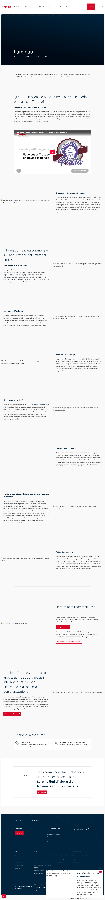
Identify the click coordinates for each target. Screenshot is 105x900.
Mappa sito (37, 890)
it (102, 7)
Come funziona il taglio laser (60, 859)
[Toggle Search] (97, 7)
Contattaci (19, 833)
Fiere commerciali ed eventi (22, 874)
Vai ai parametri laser (63, 627)
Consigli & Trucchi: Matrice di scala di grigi (68, 641)
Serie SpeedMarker (39, 870)
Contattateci (42, 792)
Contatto (91, 7)
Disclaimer (44, 885)
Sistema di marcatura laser (40, 862)
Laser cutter (37, 856)
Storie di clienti (19, 871)
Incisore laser (37, 859)
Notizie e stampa (19, 865)
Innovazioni (18, 862)
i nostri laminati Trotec (50, 74)
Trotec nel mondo (19, 856)
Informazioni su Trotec (20, 859)
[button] (4, 896)
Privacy (36, 885)
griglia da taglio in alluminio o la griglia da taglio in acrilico (21, 275)
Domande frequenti (58, 862)
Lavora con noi (18, 868)
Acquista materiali (38, 873)
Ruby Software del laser (78, 859)
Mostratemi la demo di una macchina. (72, 744)
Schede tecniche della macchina (80, 856)
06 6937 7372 (83, 828)
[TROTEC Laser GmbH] (6, 7)
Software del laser (76, 862)
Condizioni (37, 887)
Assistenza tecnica (33, 744)
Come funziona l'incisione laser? (61, 856)
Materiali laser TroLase (11, 714)
